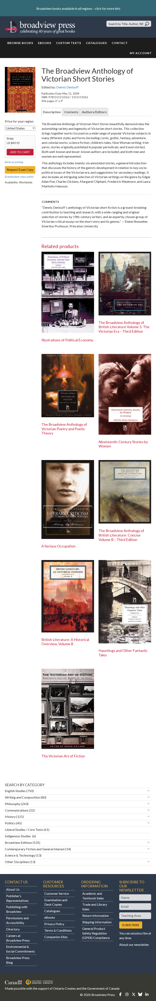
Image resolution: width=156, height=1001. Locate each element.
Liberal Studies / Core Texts (24, 829)
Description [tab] (52, 112)
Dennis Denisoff (67, 87)
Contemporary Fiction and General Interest (35, 849)
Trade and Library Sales (94, 906)
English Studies (15, 791)
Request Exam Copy (20, 169)
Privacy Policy (54, 924)
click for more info (107, 8)
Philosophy (12, 804)
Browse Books (20, 43)
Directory (13, 929)
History (10, 816)
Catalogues (96, 43)
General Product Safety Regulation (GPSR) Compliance (96, 933)
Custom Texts (68, 43)
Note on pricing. (14, 162)
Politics (10, 823)
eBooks (44, 43)
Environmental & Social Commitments (20, 949)
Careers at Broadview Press (18, 938)
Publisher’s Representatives (17, 898)
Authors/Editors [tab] (94, 112)
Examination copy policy (19, 176)
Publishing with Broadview (16, 909)
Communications (16, 810)
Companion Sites (56, 937)
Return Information (95, 915)
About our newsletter (134, 944)
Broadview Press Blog (18, 960)
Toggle (148, 790)
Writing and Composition (22, 797)
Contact (120, 43)
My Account (141, 53)
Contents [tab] (71, 112)
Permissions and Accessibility (17, 920)
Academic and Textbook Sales (93, 895)
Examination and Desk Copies (55, 902)
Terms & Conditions (58, 930)
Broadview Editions (18, 842)
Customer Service (56, 893)
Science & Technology (20, 855)
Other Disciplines (17, 862)
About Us (13, 889)
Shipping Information (97, 922)
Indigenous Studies (18, 836)
